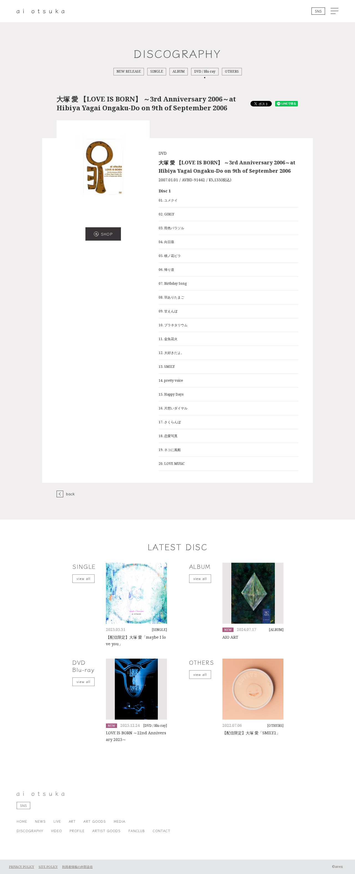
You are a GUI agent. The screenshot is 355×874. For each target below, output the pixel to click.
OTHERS (232, 71)
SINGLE (156, 71)
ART (72, 821)
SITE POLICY (48, 867)
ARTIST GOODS (106, 830)
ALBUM (179, 71)
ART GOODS (94, 821)
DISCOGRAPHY (30, 830)
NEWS (40, 821)
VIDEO (56, 830)
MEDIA (119, 821)
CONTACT (161, 830)
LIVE (57, 821)
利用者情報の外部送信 (77, 867)
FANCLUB (136, 830)
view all (83, 578)
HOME (22, 821)
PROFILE (77, 830)
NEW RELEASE (128, 71)
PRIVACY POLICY (21, 867)
